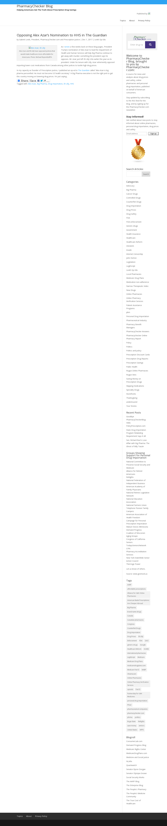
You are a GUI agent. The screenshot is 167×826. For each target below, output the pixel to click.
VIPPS (142, 730)
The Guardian (83, 70)
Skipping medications (135, 386)
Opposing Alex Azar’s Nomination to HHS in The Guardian (62, 35)
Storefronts (131, 394)
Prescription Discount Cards (138, 354)
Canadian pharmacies (135, 620)
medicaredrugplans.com (136, 665)
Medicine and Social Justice (137, 757)
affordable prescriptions (136, 589)
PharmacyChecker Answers (137, 331)
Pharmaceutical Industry (136, 320)
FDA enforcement (133, 222)
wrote (67, 46)
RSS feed (135, 100)
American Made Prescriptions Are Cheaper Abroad (138, 601)
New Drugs (131, 290)
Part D (138, 689)
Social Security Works (135, 777)
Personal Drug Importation (137, 316)
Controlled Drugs (133, 197)
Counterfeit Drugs (133, 202)
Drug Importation (55, 83)
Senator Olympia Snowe (136, 773)
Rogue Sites (131, 374)
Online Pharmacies (134, 294)
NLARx (129, 761)
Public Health (131, 367)
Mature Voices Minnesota (137, 527)
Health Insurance (133, 234)
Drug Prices (131, 210)
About (132, 21)
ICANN (146, 649)
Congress (130, 624)
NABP (144, 670)
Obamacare (131, 674)
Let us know (131, 569)
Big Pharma (42, 83)
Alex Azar (32, 83)
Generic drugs (132, 226)
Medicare (141, 657)
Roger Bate (131, 721)
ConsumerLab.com (134, 741)
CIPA (128, 548)
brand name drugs (134, 612)
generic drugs (132, 645)
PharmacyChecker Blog (35, 6)
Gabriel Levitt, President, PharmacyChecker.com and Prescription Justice (49, 39)
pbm (128, 312)
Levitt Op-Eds (100, 39)
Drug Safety (131, 214)
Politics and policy (133, 350)
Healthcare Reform (134, 242)
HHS (72, 83)
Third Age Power (133, 564)
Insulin (129, 250)
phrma (129, 717)
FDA (128, 218)
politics (137, 717)
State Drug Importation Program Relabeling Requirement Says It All (136, 433)
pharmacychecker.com (135, 713)
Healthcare (130, 238)
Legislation (130, 262)
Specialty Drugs (132, 390)
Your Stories (131, 406)
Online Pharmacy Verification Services (138, 683)
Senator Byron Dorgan (135, 769)
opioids (130, 689)
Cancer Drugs (132, 194)
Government (131, 230)
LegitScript (130, 266)
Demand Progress (134, 530)
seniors (141, 725)
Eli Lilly (66, 83)
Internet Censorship (134, 254)
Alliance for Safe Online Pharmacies (135, 594)
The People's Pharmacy (136, 789)
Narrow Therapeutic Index (137, 286)
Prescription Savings (134, 362)
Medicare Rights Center (136, 749)
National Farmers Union (136, 505)
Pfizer (129, 705)
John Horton (131, 258)
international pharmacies (136, 653)
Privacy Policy (144, 21)
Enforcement (132, 641)
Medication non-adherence (137, 282)
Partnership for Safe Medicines (134, 695)
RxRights (130, 477)
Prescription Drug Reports (137, 358)
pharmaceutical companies (137, 709)
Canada (130, 616)
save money (131, 725)
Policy (128, 342)
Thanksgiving (131, 398)
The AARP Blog (132, 781)
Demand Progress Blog (136, 745)
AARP (129, 585)
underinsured (131, 402)
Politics (129, 346)
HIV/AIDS (130, 246)
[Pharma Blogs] (138, 162)
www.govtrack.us (140, 574)
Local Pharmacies (133, 274)
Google (143, 645)
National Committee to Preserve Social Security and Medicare (138, 464)
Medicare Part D (133, 670)
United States (132, 730)
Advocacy (130, 186)
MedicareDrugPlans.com (136, 753)
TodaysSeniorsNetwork (136, 545)
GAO (146, 641)
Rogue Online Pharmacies (137, 370)
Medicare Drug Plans (135, 278)
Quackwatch (131, 765)
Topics (123, 21)
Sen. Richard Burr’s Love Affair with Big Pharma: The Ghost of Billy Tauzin (137, 443)
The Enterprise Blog (134, 785)
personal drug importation (137, 701)
